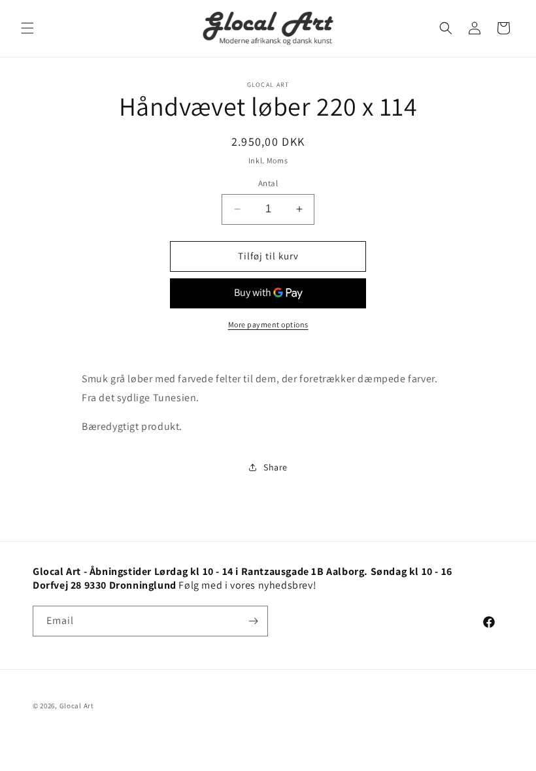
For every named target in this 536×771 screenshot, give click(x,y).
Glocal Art (76, 705)
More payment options (268, 324)
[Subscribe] (253, 621)
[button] (27, 28)
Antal (268, 183)
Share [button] (275, 467)
